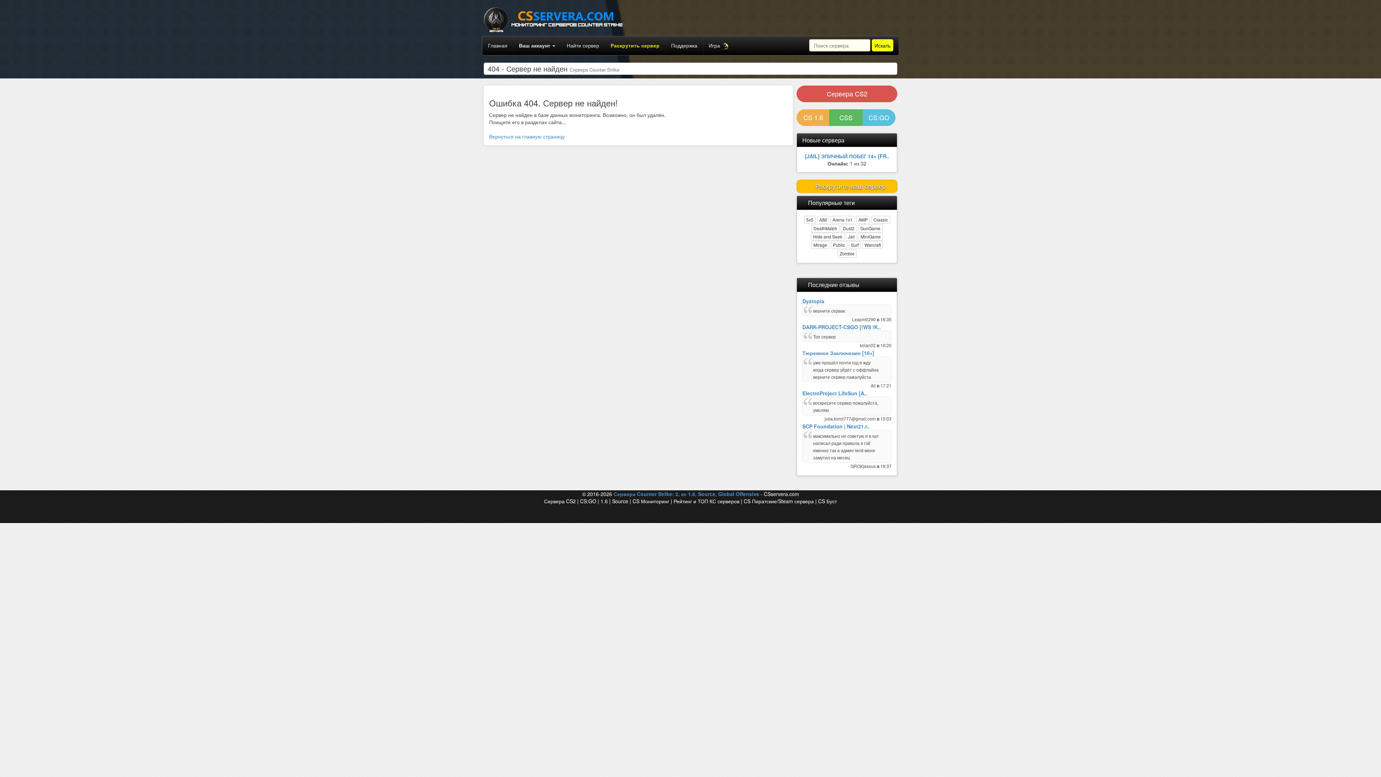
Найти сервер (583, 45)
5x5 (809, 220)
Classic (881, 220)
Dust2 (848, 228)
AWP (863, 220)
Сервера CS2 (847, 93)
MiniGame (871, 236)
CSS (846, 117)
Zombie (847, 253)
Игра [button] (715, 45)
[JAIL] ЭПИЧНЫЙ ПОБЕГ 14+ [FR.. (847, 156)
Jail (851, 236)
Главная (497, 45)
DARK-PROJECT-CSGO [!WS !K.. (841, 327)
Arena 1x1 (843, 220)
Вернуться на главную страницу (527, 136)
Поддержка (684, 45)
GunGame (870, 228)
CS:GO (879, 117)
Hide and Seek (827, 236)
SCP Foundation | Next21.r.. (836, 426)
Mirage (820, 245)
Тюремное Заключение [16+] (838, 352)
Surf (855, 245)
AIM (823, 220)
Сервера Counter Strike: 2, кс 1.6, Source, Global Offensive (686, 493)
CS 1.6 (813, 117)
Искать (882, 45)
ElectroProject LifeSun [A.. (834, 393)
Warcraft (873, 245)
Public (839, 245)
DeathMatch (825, 228)
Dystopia (813, 301)
